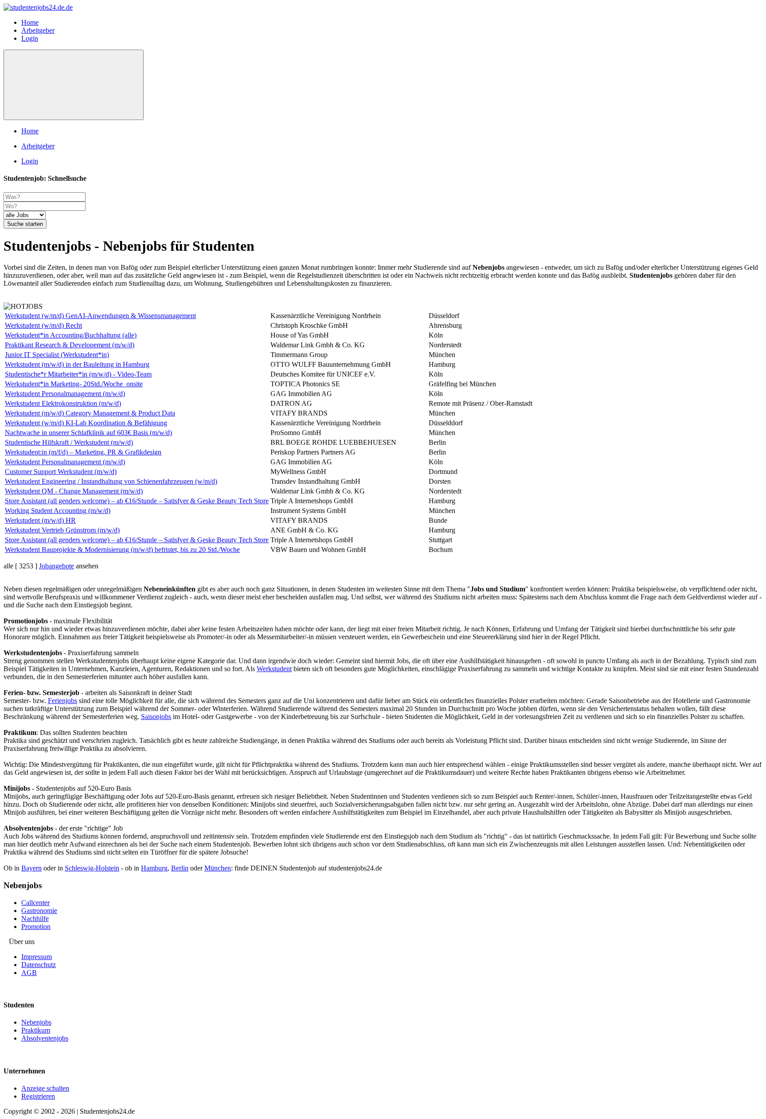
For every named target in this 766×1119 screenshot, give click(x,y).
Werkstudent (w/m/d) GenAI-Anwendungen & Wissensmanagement (100, 315)
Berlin (179, 868)
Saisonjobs (156, 716)
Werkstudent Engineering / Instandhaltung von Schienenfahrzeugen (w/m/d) (111, 481)
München (217, 868)
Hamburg (154, 868)
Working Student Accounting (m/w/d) (57, 510)
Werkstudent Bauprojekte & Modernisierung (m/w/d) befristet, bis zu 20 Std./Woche (122, 549)
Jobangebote (56, 566)
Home (30, 22)
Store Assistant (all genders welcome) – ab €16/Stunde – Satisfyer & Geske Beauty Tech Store (137, 501)
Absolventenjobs (44, 1038)
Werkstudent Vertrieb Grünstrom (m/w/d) (62, 530)
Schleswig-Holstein (92, 868)
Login (29, 38)
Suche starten (25, 224)
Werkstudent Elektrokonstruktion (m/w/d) (63, 403)
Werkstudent (274, 668)
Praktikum (35, 1030)
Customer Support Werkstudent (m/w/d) (61, 471)
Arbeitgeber (38, 30)
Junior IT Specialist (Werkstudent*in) (57, 354)
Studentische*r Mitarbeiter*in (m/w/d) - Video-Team (78, 374)
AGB (29, 972)
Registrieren (38, 1096)
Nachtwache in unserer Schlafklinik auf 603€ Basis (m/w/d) (88, 432)
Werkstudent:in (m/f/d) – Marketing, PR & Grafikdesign (83, 452)
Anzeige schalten (45, 1088)
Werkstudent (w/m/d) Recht (43, 325)
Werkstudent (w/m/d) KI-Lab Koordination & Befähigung (86, 423)
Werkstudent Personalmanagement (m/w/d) (65, 393)
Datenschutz (38, 964)
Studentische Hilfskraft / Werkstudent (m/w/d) (69, 442)
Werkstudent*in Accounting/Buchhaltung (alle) (71, 335)
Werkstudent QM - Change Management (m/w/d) (74, 491)
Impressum (36, 956)
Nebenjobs (36, 1022)
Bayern (31, 868)
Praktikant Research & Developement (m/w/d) (69, 345)
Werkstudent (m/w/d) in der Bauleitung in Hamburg (77, 364)
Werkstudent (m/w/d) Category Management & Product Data (90, 413)
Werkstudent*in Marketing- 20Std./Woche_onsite (74, 384)
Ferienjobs (62, 700)
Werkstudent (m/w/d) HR (40, 520)
